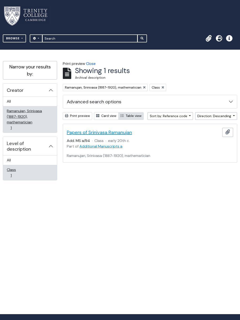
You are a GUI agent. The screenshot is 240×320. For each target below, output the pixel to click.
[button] (208, 38)
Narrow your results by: (30, 70)
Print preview (79, 116)
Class (14, 172)
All (9, 101)
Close (91, 63)
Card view (108, 116)
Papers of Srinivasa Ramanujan (99, 132)
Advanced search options (94, 102)
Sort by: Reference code (169, 116)
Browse (13, 38)
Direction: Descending (214, 116)
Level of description (19, 146)
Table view (133, 116)
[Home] (28, 16)
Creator (15, 90)
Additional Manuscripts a (100, 146)
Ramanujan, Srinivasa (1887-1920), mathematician (24, 119)
